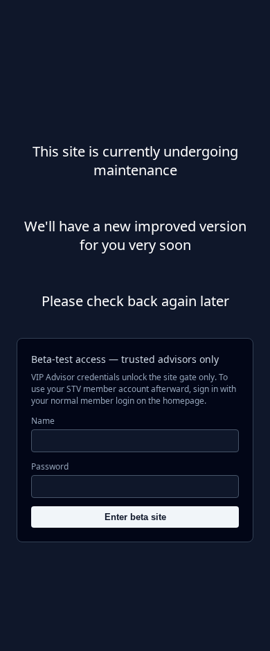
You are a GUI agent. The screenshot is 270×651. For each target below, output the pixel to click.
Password (50, 466)
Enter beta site (135, 517)
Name (43, 421)
